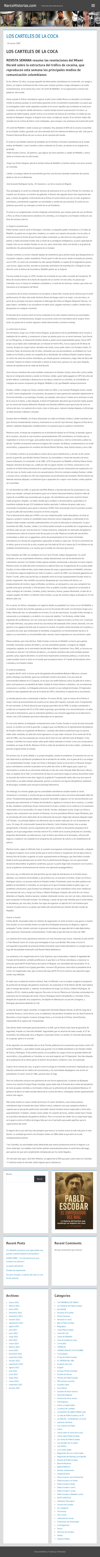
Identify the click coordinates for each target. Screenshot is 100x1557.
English (60, 1367)
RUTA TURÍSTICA (64, 1497)
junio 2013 (13, 1333)
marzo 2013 (14, 1343)
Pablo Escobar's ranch (66, 1487)
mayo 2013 (13, 1336)
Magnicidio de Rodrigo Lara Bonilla (71, 1456)
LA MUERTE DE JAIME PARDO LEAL (71, 1412)
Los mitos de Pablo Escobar (68, 1439)
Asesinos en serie (64, 1319)
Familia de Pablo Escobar (67, 1377)
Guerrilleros (62, 1388)
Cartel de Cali (62, 1333)
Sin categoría (62, 1508)
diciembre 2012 (15, 1354)
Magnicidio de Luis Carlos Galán (70, 1453)
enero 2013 (13, 1350)
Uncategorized (63, 1525)
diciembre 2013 (15, 1312)
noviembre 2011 (15, 1384)
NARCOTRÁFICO (63, 1467)
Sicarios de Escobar (65, 1504)
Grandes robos (63, 1384)
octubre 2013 (14, 1319)
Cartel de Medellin (64, 1336)
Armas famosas (63, 1316)
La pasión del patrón (14, 1266)
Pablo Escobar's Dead (66, 1484)
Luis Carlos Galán (64, 1449)
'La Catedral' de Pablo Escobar (69, 1306)
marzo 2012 (14, 1381)
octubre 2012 (14, 1360)
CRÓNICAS (61, 1347)
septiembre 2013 (16, 1323)
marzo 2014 (14, 1302)
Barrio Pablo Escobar (65, 1323)
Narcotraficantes (64, 1463)
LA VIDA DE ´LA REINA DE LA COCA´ (72, 1419)
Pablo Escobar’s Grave (66, 1491)
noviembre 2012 (15, 1357)
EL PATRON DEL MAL (65, 1360)
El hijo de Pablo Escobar (67, 1357)
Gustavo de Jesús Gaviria (67, 1391)
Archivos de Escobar (65, 1312)
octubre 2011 (14, 1388)
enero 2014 (13, 1309)
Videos (60, 1535)
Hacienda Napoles (64, 1395)
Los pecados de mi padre (67, 1443)
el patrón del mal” (64, 1364)
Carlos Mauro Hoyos (65, 1330)
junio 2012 (13, 1374)
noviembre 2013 (15, 1316)
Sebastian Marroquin (66, 1501)
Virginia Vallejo (63, 1539)
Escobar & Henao (64, 1374)
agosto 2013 (14, 1326)
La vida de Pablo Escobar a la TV (70, 1415)
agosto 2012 (14, 1367)
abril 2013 (13, 1340)
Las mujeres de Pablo (66, 1425)
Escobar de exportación (16, 1270)
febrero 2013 (14, 1347)
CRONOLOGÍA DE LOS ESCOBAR (70, 1350)
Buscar (9, 1174)
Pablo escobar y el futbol (67, 1480)
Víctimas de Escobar (65, 1532)
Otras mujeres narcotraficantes (70, 1477)
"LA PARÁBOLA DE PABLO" (68, 1302)
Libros (59, 1429)
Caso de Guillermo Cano (67, 1340)
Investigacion (62, 1401)
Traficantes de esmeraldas (68, 1521)
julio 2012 (13, 1371)
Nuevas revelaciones (65, 1470)
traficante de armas (65, 1518)
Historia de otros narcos (67, 1398)
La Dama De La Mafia (66, 1408)
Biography (61, 1326)
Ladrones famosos (64, 1422)
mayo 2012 (13, 1377)
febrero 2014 (14, 1306)
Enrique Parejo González (67, 1371)
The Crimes (62, 1515)
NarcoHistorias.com (20, 5)
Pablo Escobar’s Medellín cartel (70, 1494)
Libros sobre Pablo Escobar (68, 1436)
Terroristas (61, 1511)
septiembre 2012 (16, 1364)
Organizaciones (63, 1473)
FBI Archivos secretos (66, 1381)
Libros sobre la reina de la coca (70, 1432)
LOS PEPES (61, 1446)
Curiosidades (62, 1354)
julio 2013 (13, 1330)
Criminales (61, 1343)
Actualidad (61, 1309)
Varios (59, 1528)
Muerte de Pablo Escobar (67, 1460)
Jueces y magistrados (66, 1405)
